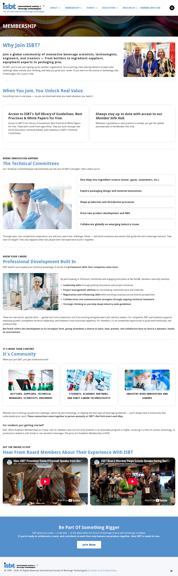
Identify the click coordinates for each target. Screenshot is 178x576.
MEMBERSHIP (72, 8)
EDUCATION (108, 8)
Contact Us (95, 570)
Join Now (89, 544)
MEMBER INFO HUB (150, 8)
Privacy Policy (110, 570)
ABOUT (54, 8)
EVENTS (91, 8)
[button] (54, 8)
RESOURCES (129, 8)
